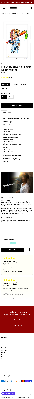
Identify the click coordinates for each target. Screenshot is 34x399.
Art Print (8, 13)
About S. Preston (4, 343)
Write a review (12, 250)
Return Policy (4, 352)
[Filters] (27, 250)
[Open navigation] (4, 8)
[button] (4, 77)
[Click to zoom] (30, 24)
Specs (9, 112)
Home (3, 13)
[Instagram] (21, 326)
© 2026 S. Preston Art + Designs (8, 397)
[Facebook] (12, 326)
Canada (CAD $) (8, 376)
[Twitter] (15, 326)
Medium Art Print (5, 84)
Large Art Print (15, 84)
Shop (2, 341)
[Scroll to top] (30, 394)
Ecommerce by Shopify (24, 397)
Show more (16, 299)
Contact (3, 359)
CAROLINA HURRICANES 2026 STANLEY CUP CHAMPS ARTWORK (17, 2)
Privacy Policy (4, 354)
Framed (11, 96)
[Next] (30, 41)
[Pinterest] (18, 326)
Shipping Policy (4, 350)
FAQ (2, 356)
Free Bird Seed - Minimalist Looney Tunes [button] (13, 271)
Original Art (4, 88)
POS (17, 397)
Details (4, 112)
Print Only (4, 96)
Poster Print (23, 84)
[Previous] (4, 41)
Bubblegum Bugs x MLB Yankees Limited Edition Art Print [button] (13, 295)
